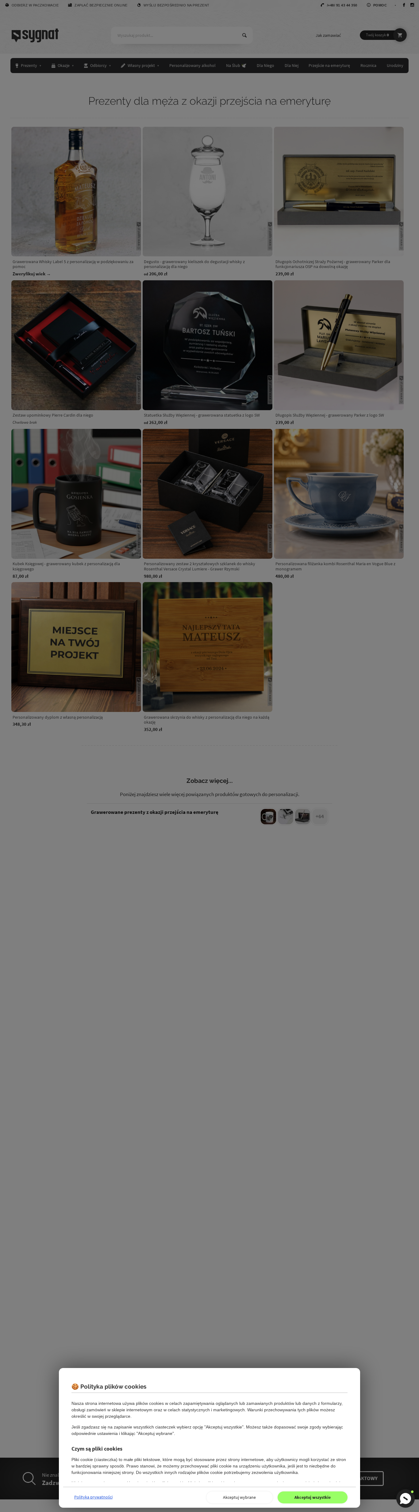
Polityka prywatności (93, 1497)
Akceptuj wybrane (239, 1497)
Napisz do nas (405, 1498)
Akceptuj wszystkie (312, 1497)
